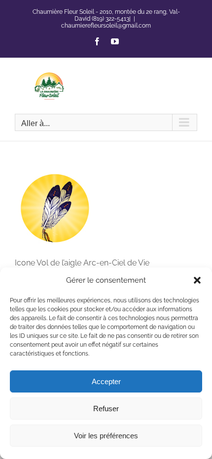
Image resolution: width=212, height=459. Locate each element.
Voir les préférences (106, 435)
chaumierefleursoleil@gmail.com (106, 25)
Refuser (106, 408)
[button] (197, 280)
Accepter (106, 381)
